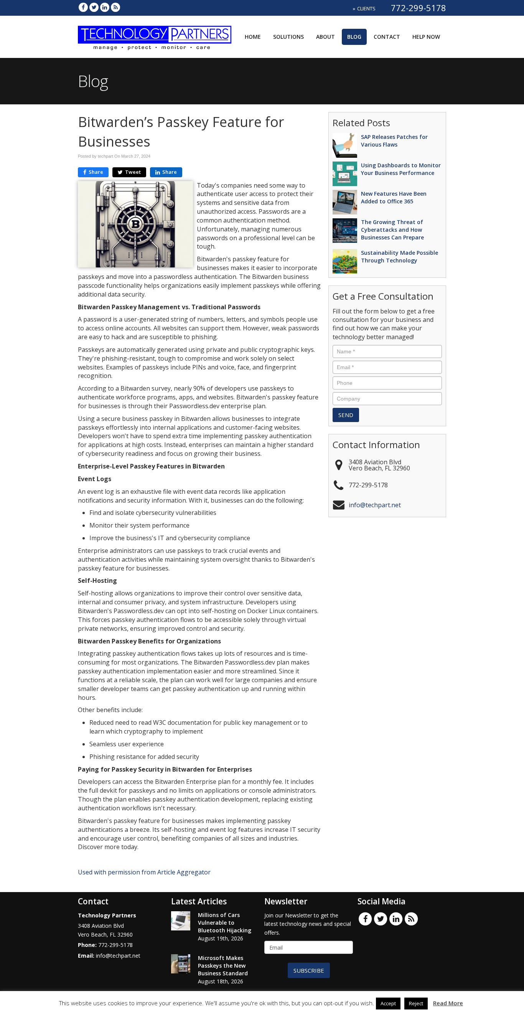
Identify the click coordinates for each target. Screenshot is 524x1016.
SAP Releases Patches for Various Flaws (394, 140)
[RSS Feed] (115, 7)
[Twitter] (94, 7)
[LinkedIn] (104, 7)
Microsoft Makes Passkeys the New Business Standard (223, 965)
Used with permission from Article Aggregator (144, 872)
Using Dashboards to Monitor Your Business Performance (401, 169)
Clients (366, 8)
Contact (387, 36)
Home (253, 36)
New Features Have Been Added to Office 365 (394, 197)
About (325, 36)
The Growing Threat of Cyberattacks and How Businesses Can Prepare (392, 229)
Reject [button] (416, 1003)
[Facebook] (83, 7)
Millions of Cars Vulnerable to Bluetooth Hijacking (224, 922)
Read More (448, 1003)
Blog (354, 36)
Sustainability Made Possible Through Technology (399, 256)
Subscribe (308, 970)
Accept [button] (388, 1003)
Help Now (426, 36)
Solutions (288, 36)
